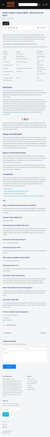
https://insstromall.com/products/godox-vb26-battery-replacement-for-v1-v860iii (23, 195)
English (4, 421)
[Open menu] (3, 4)
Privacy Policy (30, 387)
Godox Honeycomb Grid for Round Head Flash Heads (15, 112)
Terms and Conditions (32, 381)
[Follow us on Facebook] (3, 427)
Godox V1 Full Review (8, 320)
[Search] (39, 4)
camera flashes (15, 37)
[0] (46, 4)
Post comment (9, 366)
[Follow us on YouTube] (6, 427)
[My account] (43, 4)
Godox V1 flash (33, 35)
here (36, 44)
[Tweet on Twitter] (14, 28)
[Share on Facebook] (9, 28)
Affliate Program (31, 389)
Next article (43, 333)
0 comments (43, 27)
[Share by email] (17, 28)
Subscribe (6, 414)
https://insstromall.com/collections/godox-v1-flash (16, 191)
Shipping (29, 385)
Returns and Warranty (32, 383)
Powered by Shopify (7, 432)
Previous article (7, 333)
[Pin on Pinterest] (12, 28)
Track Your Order (31, 378)
